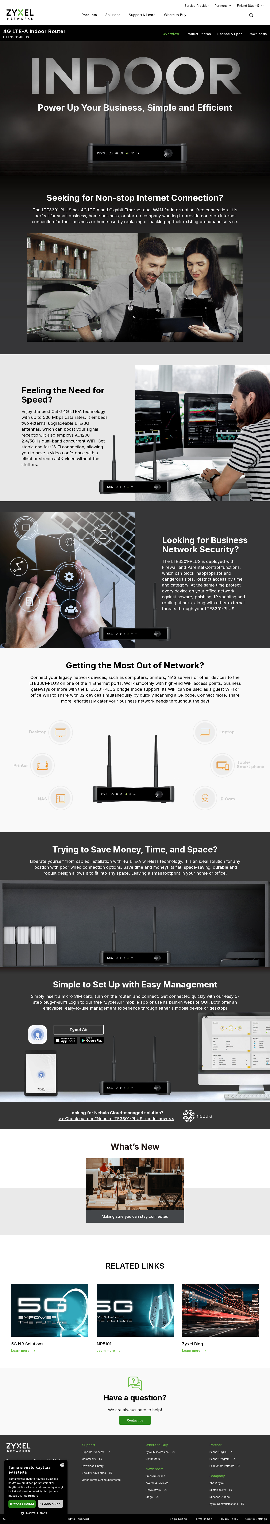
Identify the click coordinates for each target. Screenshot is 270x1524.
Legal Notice (178, 1518)
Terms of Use (203, 1518)
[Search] (251, 15)
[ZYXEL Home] (20, 14)
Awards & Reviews (157, 1483)
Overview (171, 34)
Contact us (135, 1420)
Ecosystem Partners (221, 1465)
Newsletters (153, 1490)
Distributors (153, 1459)
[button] (35, 1513)
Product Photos (198, 34)
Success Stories (219, 1496)
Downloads (257, 34)
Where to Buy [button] (175, 15)
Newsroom (154, 1469)
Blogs (149, 1496)
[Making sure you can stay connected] (135, 1184)
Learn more (20, 1351)
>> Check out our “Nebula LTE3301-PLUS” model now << (116, 1118)
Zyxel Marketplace (157, 1452)
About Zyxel (216, 1483)
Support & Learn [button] (142, 15)
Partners (221, 6)
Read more (31, 1495)
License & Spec (230, 34)
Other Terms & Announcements (101, 1479)
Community (89, 1459)
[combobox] (62, 1465)
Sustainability (217, 1490)
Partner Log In (218, 1452)
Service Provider (197, 6)
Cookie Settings (256, 1518)
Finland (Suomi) (248, 6)
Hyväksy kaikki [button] (22, 1503)
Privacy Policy (229, 1518)
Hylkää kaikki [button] (50, 1503)
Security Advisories (94, 1472)
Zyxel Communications (223, 1503)
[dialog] (36, 1490)
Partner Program (219, 1459)
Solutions (112, 15)
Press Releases (155, 1476)
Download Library (93, 1465)
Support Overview (93, 1452)
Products (89, 15)
